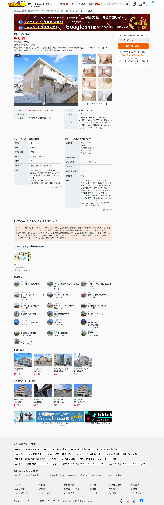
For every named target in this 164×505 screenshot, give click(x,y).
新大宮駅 (108, 475)
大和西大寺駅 (30, 475)
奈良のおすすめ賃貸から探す (55, 449)
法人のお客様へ (70, 493)
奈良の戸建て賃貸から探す (81, 449)
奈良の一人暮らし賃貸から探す (60, 454)
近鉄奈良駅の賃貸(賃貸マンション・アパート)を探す (83, 464)
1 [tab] (92, 103)
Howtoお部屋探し (22, 493)
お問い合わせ (136, 493)
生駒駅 (52, 475)
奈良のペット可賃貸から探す (108, 449)
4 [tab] (99, 103)
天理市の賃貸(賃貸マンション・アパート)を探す (126, 464)
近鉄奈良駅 (18, 475)
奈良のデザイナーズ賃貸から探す (89, 454)
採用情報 (92, 489)
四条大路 (27, 45)
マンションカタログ (46, 493)
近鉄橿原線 (83, 118)
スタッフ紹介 (20, 489)
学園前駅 (61, 475)
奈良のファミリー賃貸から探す (64, 459)
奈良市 (21, 45)
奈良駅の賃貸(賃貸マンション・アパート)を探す (99, 459)
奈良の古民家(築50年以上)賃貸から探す (122, 454)
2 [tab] (94, 103)
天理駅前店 (135, 485)
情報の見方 (57, 187)
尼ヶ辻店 (92, 485)
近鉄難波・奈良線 (85, 120)
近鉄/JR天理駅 (96, 475)
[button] (61, 425)
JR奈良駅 (42, 475)
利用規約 (40, 500)
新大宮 (96, 125)
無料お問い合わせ (133, 46)
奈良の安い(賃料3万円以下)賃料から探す (31, 459)
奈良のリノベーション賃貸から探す (29, 454)
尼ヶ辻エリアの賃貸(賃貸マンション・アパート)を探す (36, 464)
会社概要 (42, 485)
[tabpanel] (96, 77)
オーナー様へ (94, 493)
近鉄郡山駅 (83, 475)
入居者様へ (113, 493)
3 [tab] (97, 103)
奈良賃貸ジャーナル (71, 489)
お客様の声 (43, 489)
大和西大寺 (98, 120)
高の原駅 (71, 475)
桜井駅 (118, 475)
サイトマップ (53, 500)
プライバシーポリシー (23, 500)
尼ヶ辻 (91, 118)
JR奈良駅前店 (69, 485)
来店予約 (112, 489)
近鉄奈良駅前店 (115, 485)
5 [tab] (101, 103)
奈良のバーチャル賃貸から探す (27, 449)
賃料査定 (134, 489)
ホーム (17, 485)
